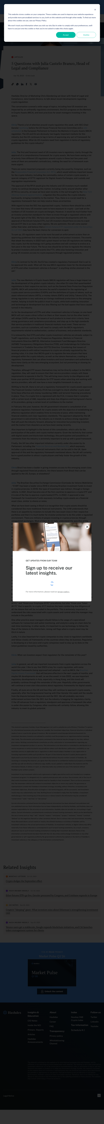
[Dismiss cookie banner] (95, 9)
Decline (86, 35)
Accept (66, 35)
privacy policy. (64, 592)
